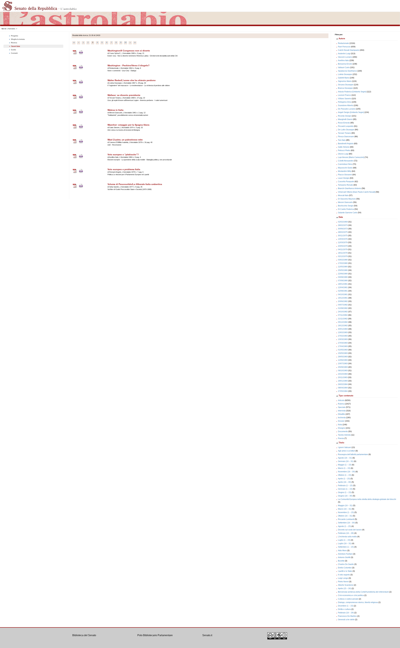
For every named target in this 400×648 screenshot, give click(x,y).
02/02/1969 (343, 222)
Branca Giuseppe (345, 88)
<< (74, 42)
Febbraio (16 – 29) (346, 613)
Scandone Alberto (345, 105)
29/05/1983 (343, 357)
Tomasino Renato (345, 185)
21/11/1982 (343, 319)
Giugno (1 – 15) (344, 492)
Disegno (341, 428)
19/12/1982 (343, 325)
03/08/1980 (343, 277)
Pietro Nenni (343, 582)
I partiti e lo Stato (345, 571)
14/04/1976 (343, 239)
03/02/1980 (343, 260)
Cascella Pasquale (346, 181)
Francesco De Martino (347, 616)
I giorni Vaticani (344, 447)
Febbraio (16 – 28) (346, 533)
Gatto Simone (344, 147)
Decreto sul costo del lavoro (350, 530)
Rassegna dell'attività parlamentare (353, 454)
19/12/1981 (343, 298)
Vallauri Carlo (344, 67)
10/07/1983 (343, 363)
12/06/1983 (343, 360)
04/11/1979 (343, 249)
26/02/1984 (343, 384)
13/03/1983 (343, 339)
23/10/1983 (343, 374)
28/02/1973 (343, 225)
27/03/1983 (343, 343)
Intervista (342, 411)
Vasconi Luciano (345, 57)
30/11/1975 (343, 235)
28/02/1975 (343, 232)
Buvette (341, 561)
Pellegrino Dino (344, 102)
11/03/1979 (343, 242)
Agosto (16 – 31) (345, 458)
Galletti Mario (343, 78)
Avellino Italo (343, 60)
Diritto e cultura (344, 609)
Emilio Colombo (345, 568)
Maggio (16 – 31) (345, 505)
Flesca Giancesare (346, 136)
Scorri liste (15, 46)
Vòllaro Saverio (344, 98)
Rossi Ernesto (344, 123)
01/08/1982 (343, 308)
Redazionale (343, 43)
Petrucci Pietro (344, 150)
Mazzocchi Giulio (345, 168)
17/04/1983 (343, 346)
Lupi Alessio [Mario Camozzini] (351, 157)
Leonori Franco (344, 95)
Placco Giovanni (345, 175)
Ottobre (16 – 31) (345, 516)
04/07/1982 (343, 305)
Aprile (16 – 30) (344, 482)
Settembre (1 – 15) (346, 547)
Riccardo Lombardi (346, 519)
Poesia (341, 438)
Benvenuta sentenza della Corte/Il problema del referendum (363, 592)
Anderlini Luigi (344, 53)
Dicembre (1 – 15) (345, 606)
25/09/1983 (343, 367)
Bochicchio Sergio (345, 206)
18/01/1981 (343, 284)
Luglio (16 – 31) (344, 543)
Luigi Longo (343, 578)
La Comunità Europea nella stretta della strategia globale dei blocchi (367, 499)
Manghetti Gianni (345, 119)
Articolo (341, 400)
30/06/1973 (343, 229)
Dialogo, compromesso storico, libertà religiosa (358, 602)
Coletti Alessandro (345, 161)
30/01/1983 (343, 329)
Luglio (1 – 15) (344, 540)
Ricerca (13, 43)
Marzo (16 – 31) (344, 509)
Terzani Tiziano (344, 133)
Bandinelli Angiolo (345, 143)
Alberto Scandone (345, 585)
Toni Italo (342, 140)
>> (135, 42)
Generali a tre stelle (346, 619)
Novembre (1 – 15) (346, 512)
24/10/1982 (343, 312)
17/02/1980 (343, 263)
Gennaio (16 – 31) (345, 461)
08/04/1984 (343, 388)
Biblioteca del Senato (84, 635)
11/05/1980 (343, 267)
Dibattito (341, 414)
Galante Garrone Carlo (347, 213)
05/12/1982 (343, 322)
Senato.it (207, 635)
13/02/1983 (343, 332)
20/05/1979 (343, 246)
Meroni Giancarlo (345, 202)
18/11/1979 (343, 253)
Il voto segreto (344, 575)
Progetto (14, 36)
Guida (13, 50)
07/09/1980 (343, 280)
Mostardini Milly (344, 171)
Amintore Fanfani (345, 554)
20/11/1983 (343, 377)
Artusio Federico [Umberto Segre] (352, 92)
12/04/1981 (343, 287)
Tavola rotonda (344, 435)
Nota (340, 425)
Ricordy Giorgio (344, 116)
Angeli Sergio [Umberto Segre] (351, 112)
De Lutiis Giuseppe (346, 130)
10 (125, 42)
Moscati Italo (343, 195)
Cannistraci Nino (345, 164)
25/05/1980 (343, 270)
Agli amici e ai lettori (346, 451)
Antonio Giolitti (344, 557)
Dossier (341, 421)
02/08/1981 (343, 291)
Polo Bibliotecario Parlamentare (155, 635)
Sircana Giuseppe (345, 85)
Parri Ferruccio (344, 47)
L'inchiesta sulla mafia (347, 537)
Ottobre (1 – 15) (344, 475)
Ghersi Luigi (343, 154)
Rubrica (341, 404)
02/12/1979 (343, 256)
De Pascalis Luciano (346, 109)
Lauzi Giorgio (343, 178)
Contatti (14, 53)
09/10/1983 (343, 370)
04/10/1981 (343, 294)
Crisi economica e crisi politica (351, 595)
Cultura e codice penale (348, 599)
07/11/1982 (343, 315)
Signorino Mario (345, 81)
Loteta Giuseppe (345, 74)
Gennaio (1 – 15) (345, 489)
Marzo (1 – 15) (344, 468)
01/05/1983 (343, 350)
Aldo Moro (342, 550)
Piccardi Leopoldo (345, 126)
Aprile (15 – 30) (344, 588)
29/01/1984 (343, 381)
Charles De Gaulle (346, 564)
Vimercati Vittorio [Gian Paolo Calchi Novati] (356, 192)
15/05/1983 (343, 353)
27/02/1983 (343, 336)
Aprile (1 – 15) (344, 479)
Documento (343, 431)
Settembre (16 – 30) (346, 523)
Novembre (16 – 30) (346, 472)
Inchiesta (342, 417)
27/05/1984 (343, 391)
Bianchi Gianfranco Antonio (349, 188)
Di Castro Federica (346, 209)
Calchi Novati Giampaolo (348, 50)
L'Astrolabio (11, 29)
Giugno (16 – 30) (345, 496)
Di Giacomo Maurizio (347, 199)
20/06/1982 (343, 301)
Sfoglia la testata (17, 39)
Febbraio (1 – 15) (345, 485)
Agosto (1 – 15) (344, 526)
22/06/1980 (343, 274)
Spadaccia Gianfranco (347, 71)
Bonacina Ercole (345, 64)
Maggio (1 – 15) (344, 465)
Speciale (341, 407)
